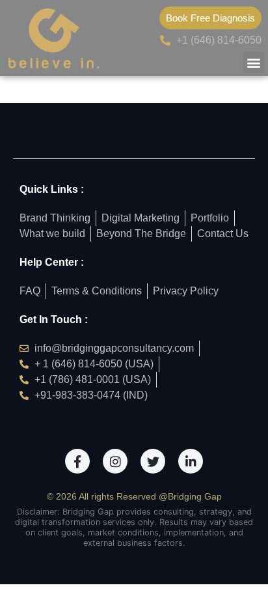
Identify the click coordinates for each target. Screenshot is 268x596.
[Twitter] (153, 461)
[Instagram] (115, 461)
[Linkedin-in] (190, 461)
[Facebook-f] (77, 461)
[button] (254, 62)
